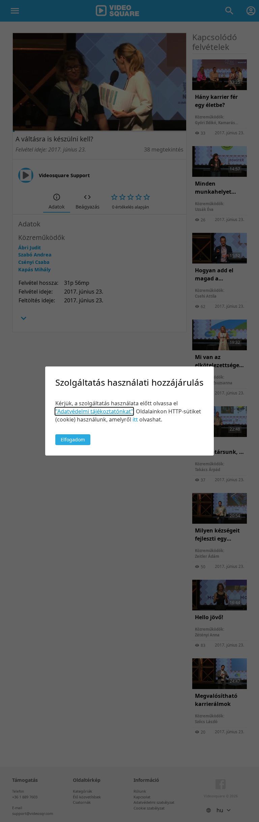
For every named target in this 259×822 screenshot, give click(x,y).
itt (135, 419)
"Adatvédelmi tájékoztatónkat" (94, 411)
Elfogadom (73, 439)
